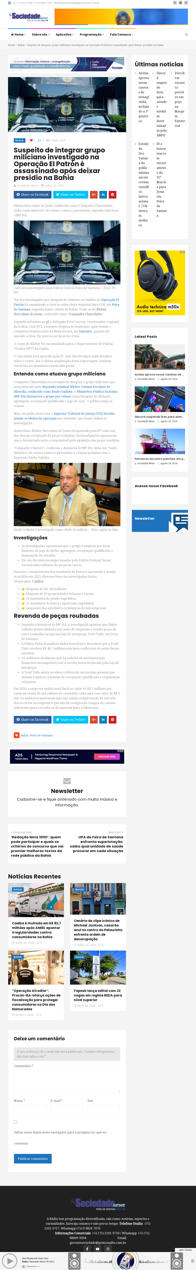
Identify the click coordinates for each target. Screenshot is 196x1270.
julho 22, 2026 (87, 944)
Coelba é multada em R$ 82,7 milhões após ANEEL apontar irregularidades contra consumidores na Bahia (36, 930)
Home (19, 35)
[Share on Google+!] (94, 195)
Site (90, 1101)
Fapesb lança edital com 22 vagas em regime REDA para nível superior (98, 995)
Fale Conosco (120, 35)
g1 (47, 322)
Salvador (85, 331)
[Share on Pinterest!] (112, 195)
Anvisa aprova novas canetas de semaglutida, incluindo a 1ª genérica (144, 97)
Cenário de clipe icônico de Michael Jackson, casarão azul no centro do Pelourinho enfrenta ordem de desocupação (98, 929)
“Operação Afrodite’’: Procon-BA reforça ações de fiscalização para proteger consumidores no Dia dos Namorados (36, 999)
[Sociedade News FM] (28, 17)
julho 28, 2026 (25, 942)
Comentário (23, 1066)
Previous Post (22, 832)
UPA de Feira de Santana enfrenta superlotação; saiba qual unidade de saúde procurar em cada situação (96, 844)
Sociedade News (27, 185)
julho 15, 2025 (54, 185)
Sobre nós (40, 35)
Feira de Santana (41, 735)
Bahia (21, 45)
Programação (91, 35)
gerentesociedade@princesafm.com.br (78, 3)
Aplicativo (64, 35)
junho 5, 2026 (25, 1014)
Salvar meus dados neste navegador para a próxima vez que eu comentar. (60, 1138)
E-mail (57, 1101)
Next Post (114, 832)
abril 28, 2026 (87, 1005)
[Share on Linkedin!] (103, 195)
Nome (19, 1101)
